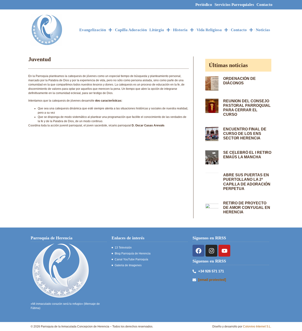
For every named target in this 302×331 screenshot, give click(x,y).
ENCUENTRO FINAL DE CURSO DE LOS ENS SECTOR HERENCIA (244, 133)
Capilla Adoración (131, 30)
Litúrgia (156, 30)
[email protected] (212, 280)
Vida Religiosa (209, 30)
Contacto (264, 4)
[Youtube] (224, 251)
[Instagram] (211, 251)
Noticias (263, 30)
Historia (180, 30)
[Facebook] (198, 251)
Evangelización (92, 30)
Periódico (203, 4)
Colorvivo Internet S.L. (257, 326)
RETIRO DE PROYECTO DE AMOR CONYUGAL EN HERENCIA (246, 207)
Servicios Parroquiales (234, 4)
